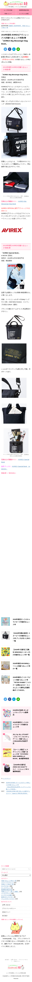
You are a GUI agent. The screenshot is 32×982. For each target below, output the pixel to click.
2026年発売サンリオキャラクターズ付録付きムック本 (21, 621)
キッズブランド (6, 888)
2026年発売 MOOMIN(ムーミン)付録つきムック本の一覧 (21, 666)
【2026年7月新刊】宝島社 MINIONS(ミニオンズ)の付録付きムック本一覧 (21, 652)
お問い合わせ (6, 905)
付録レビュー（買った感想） (10, 891)
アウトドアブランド (7, 882)
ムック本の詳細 (8, 10)
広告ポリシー (6, 912)
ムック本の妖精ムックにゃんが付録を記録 (16, 973)
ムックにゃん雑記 (24, 13)
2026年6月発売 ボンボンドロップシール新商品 (20, 712)
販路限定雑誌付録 (24, 10)
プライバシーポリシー (9, 908)
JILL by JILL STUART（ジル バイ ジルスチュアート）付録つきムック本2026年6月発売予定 (21, 739)
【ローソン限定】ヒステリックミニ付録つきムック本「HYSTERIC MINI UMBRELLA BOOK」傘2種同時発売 (21, 754)
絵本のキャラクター (7, 897)
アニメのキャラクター (8, 899)
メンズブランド (7, 778)
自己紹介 (5, 915)
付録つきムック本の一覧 (8, 880)
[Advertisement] (16, 544)
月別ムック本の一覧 (7, 884)
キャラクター (5, 886)
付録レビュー (8, 13)
